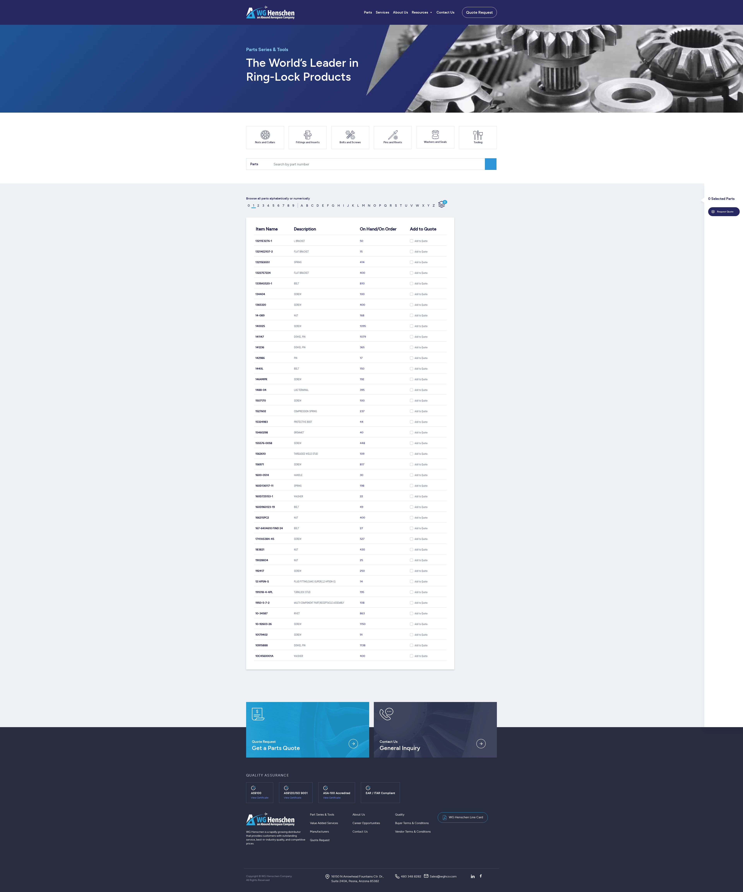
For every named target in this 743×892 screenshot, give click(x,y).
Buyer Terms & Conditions (412, 823)
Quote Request (479, 12)
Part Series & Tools (322, 814)
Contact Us (445, 12)
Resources (420, 12)
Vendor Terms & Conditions (413, 831)
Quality (399, 814)
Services (382, 12)
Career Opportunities (366, 823)
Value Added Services (324, 823)
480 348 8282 (411, 876)
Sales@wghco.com (443, 876)
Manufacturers (319, 831)
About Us (400, 12)
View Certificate (259, 797)
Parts (368, 12)
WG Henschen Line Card (466, 817)
